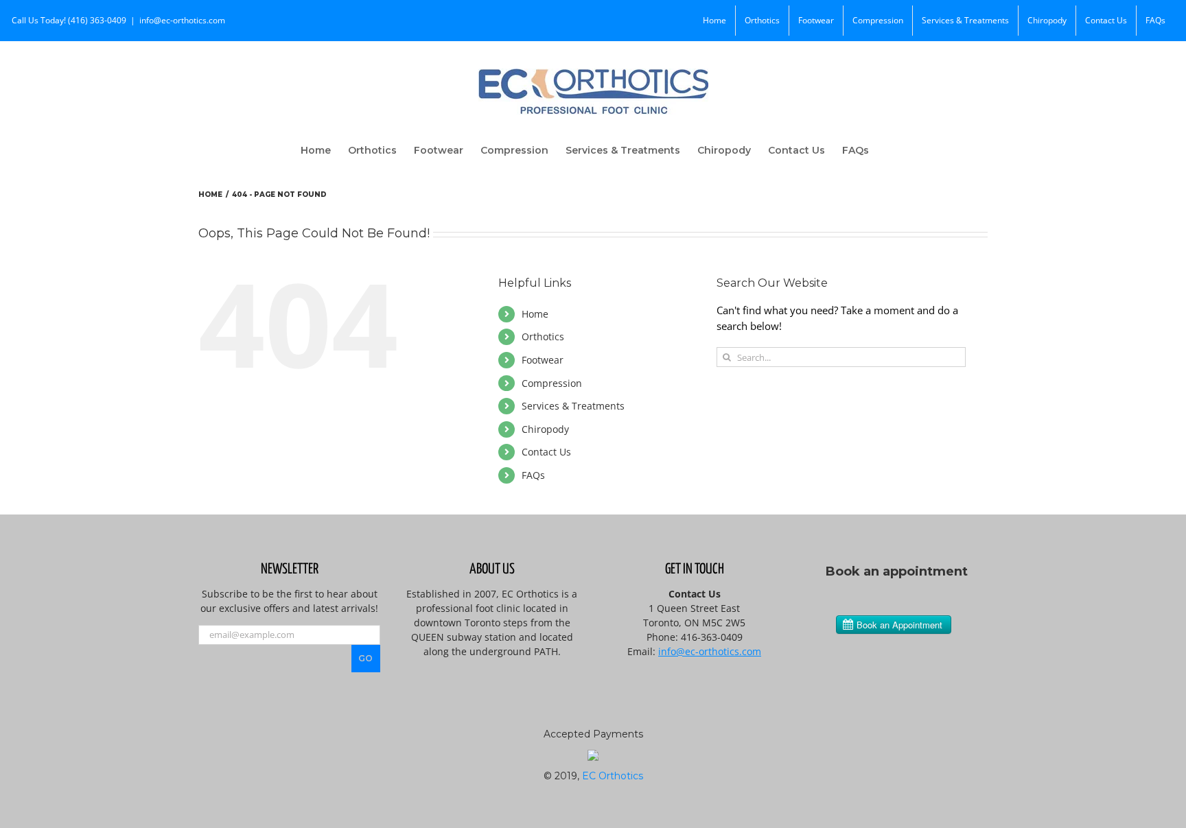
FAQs (533, 475)
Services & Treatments (573, 405)
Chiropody (545, 429)
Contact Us (546, 451)
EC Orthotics (612, 776)
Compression (552, 383)
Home (535, 313)
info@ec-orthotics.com (182, 20)
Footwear (542, 359)
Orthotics (543, 336)
